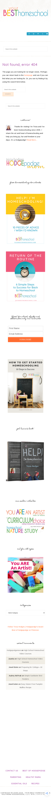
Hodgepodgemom (14, 650)
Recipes (35, 784)
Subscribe (25, 339)
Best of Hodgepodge (34, 771)
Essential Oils (19, 784)
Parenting (15, 777)
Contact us (12, 771)
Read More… (32, 140)
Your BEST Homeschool (26, 11)
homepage (28, 75)
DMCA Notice (43, 794)
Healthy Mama (33, 777)
